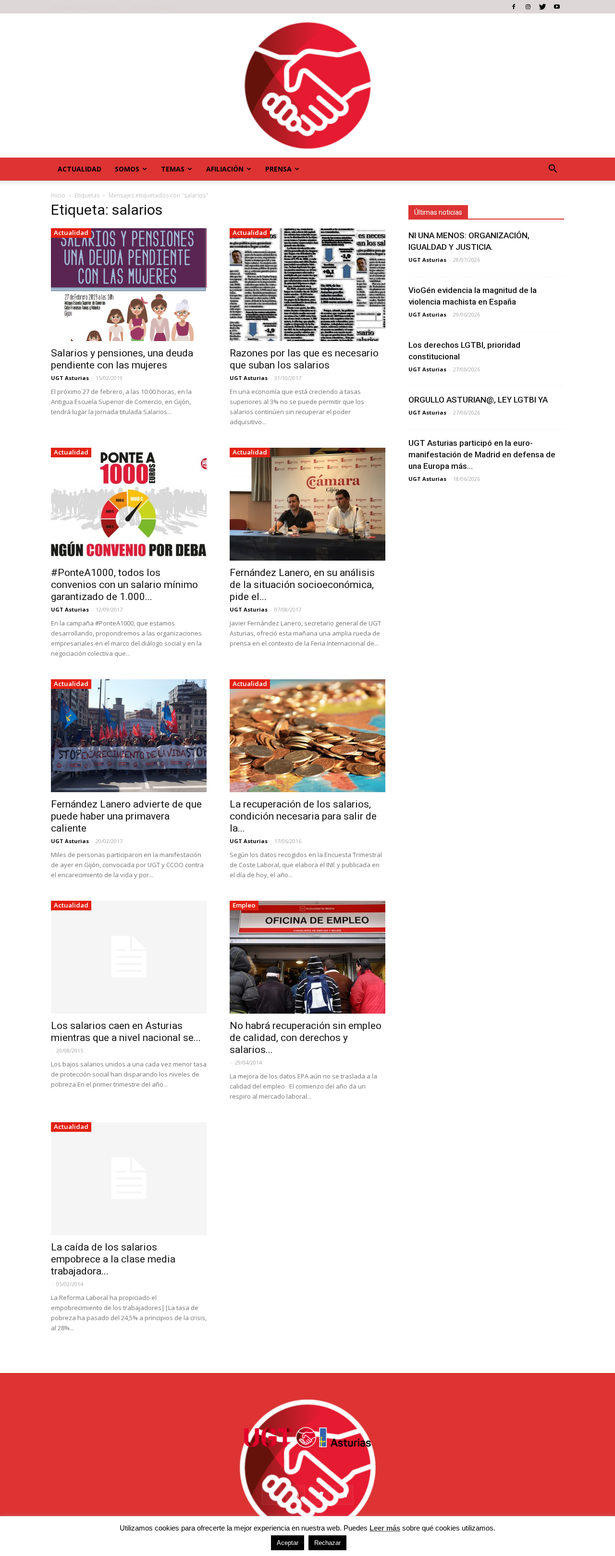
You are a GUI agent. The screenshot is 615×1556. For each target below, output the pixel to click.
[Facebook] (513, 6)
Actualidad (79, 168)
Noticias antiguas (152, 6)
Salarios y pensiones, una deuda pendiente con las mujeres (122, 359)
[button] (552, 169)
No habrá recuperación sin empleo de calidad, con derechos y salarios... (305, 1037)
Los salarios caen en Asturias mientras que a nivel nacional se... (126, 1031)
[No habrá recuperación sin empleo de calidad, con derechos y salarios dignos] (307, 957)
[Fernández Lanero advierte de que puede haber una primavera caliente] (129, 735)
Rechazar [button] (327, 1542)
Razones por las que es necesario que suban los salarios (304, 359)
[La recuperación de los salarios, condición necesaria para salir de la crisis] (307, 735)
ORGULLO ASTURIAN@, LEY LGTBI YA (478, 399)
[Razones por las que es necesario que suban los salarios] (307, 284)
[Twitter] (542, 6)
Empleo (244, 905)
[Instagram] (528, 6)
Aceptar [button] (287, 1542)
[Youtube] (557, 6)
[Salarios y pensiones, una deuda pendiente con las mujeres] (129, 284)
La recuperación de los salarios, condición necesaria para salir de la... (303, 816)
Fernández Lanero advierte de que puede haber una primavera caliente (126, 816)
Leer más (384, 1528)
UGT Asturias (70, 377)
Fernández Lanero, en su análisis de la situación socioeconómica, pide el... (302, 584)
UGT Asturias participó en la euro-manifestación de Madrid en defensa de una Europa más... (481, 454)
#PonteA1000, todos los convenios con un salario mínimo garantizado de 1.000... (124, 584)
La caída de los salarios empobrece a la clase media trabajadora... (113, 1259)
